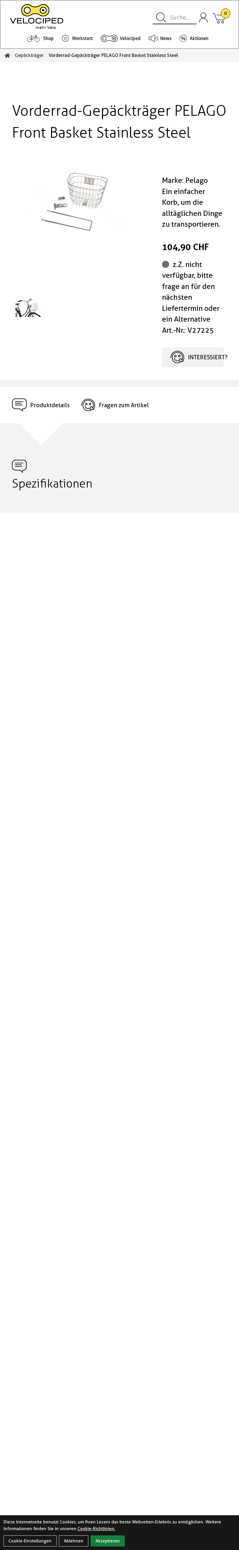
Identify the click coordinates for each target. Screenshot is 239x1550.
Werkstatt (82, 38)
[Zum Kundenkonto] (203, 18)
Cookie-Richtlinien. (96, 1528)
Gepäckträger (29, 55)
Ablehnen (73, 1541)
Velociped (130, 38)
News (165, 38)
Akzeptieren (108, 1541)
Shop (48, 38)
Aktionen (199, 38)
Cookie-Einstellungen (30, 1541)
